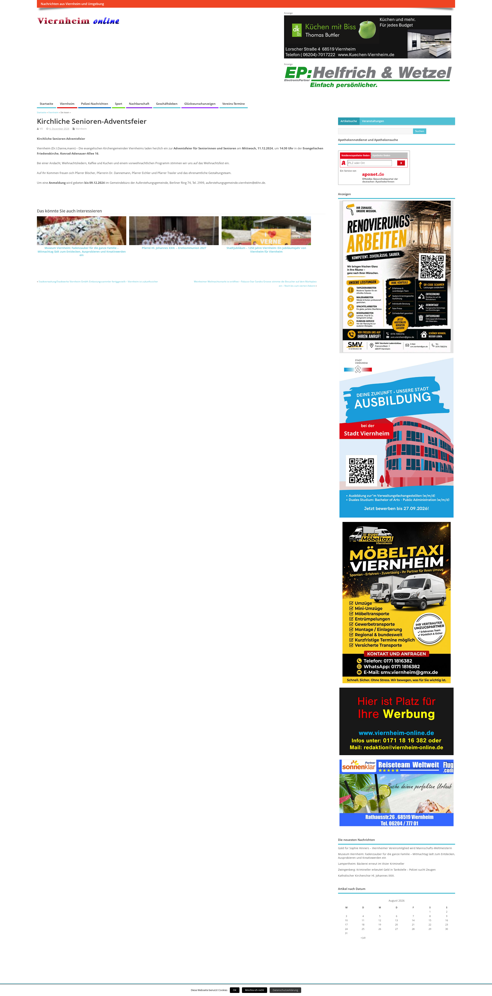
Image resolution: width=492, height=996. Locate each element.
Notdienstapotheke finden (356, 155)
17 (346, 924)
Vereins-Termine (233, 104)
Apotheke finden (381, 155)
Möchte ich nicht (254, 990)
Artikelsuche (349, 121)
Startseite (46, 104)
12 (379, 920)
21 (413, 924)
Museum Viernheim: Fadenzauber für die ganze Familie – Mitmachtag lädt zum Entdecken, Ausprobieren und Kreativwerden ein (82, 251)
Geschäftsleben (167, 104)
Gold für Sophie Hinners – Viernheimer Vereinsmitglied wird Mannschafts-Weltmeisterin (395, 848)
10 (346, 920)
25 (363, 929)
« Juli (363, 937)
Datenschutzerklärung (285, 990)
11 (363, 920)
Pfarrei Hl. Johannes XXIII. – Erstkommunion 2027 (174, 248)
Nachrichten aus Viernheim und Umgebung (72, 4)
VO (41, 128)
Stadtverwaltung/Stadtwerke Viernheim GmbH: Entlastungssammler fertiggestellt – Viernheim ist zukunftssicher (98, 281)
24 (346, 929)
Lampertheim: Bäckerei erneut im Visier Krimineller (371, 863)
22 (430, 924)
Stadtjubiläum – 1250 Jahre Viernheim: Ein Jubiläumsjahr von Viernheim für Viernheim (266, 249)
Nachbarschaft (139, 104)
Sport (118, 104)
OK (234, 990)
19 (379, 924)
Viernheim (67, 104)
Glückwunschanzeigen (200, 104)
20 (396, 924)
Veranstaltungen (373, 121)
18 (363, 924)
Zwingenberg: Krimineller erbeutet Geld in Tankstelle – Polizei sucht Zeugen (387, 869)
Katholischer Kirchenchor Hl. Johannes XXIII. (366, 875)
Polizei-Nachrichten (94, 104)
